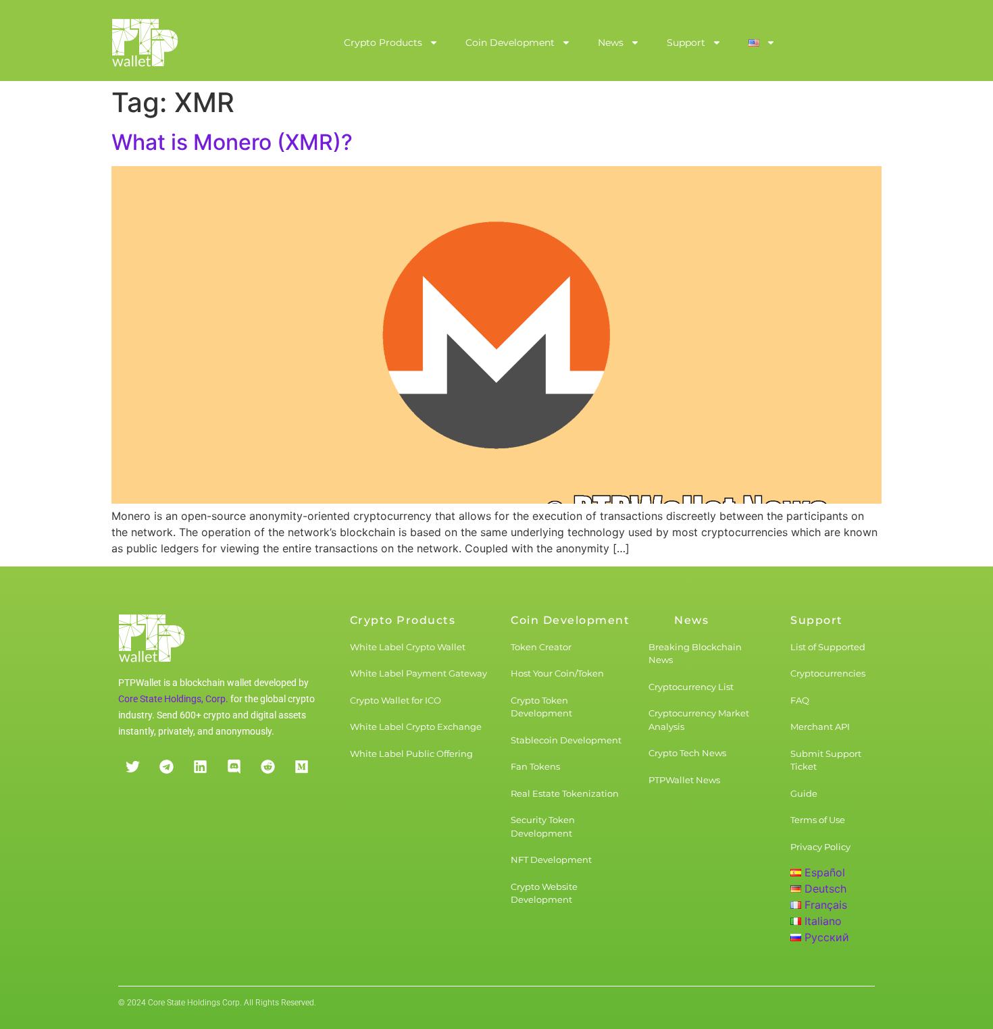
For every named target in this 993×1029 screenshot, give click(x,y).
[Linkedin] (200, 767)
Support (686, 42)
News (610, 42)
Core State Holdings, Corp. (173, 698)
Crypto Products (383, 42)
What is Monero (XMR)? (232, 142)
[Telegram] (166, 767)
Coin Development (510, 42)
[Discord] (234, 767)
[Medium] (301, 767)
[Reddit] (267, 767)
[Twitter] (132, 767)
